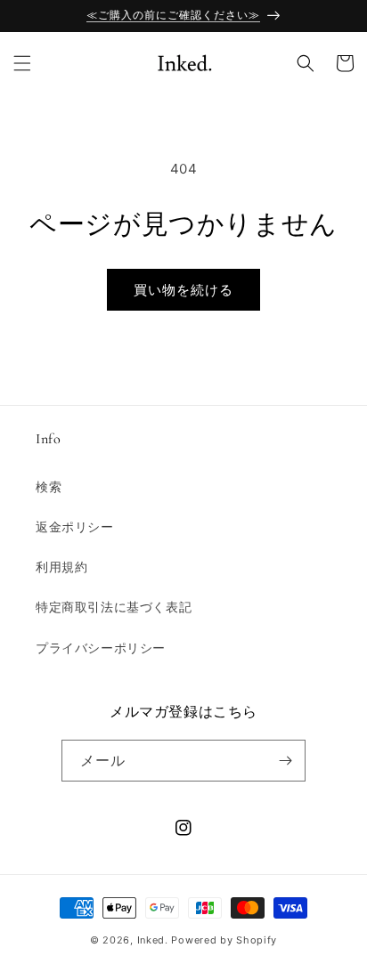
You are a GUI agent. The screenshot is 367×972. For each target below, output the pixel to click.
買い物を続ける (183, 289)
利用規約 (61, 566)
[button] (22, 63)
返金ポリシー (75, 526)
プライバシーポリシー (101, 647)
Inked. (152, 940)
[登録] (285, 761)
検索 (48, 486)
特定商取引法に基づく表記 (114, 606)
